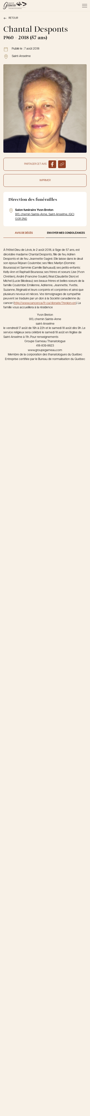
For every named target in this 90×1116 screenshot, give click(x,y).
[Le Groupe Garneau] (15, 5)
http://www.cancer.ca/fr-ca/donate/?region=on (45, 303)
